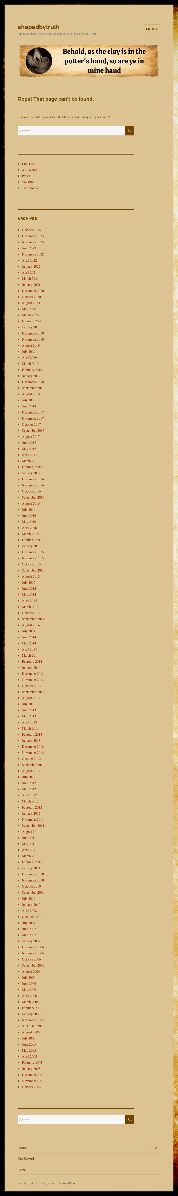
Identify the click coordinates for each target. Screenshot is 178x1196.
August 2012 (31, 770)
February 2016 (32, 539)
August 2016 (31, 503)
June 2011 (29, 837)
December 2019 (33, 333)
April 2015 (29, 600)
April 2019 (29, 357)
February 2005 (32, 1062)
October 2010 (31, 886)
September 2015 (33, 570)
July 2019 (28, 351)
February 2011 (32, 862)
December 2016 (33, 479)
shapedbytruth (39, 26)
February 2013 (32, 734)
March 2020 (30, 315)
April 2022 (29, 260)
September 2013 (33, 691)
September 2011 (33, 825)
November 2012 (33, 752)
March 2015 (30, 606)
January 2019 (31, 375)
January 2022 (31, 266)
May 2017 (29, 448)
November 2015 (33, 558)
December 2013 (33, 673)
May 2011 (29, 843)
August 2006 (31, 971)
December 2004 (33, 1074)
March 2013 (30, 728)
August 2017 (31, 436)
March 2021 (30, 278)
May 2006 (29, 989)
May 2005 (29, 1050)
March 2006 (30, 1001)
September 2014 (33, 618)
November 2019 (33, 339)
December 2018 (33, 381)
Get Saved (26, 1158)
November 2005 (33, 1020)
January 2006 (31, 1013)
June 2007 (29, 928)
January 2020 (31, 327)
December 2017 (33, 412)
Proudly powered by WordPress (56, 1183)
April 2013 (29, 722)
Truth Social (30, 188)
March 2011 (30, 855)
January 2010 (31, 904)
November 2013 (33, 679)
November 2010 (33, 880)
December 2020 (33, 290)
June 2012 (29, 783)
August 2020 (31, 302)
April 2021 (29, 272)
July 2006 (28, 977)
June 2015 (29, 588)
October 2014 (31, 612)
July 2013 (28, 704)
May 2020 (29, 308)
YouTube (28, 182)
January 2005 (31, 1068)
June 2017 (29, 442)
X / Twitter (29, 169)
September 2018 (33, 387)
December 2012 (33, 746)
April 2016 (29, 527)
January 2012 (31, 813)
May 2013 (29, 716)
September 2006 (33, 965)
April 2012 (29, 795)
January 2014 (31, 667)
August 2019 (31, 345)
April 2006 (29, 995)
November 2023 (33, 242)
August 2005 (31, 1032)
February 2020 (32, 321)
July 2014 (28, 631)
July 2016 (28, 509)
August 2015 (31, 576)
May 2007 (29, 934)
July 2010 (28, 898)
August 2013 (31, 697)
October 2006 (31, 959)
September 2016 (33, 497)
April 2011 (29, 849)
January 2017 (31, 473)
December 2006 (33, 947)
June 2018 (29, 406)
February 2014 (32, 661)
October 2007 (31, 916)
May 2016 (29, 521)
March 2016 (30, 533)
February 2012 (32, 807)
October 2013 (31, 685)
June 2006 (29, 983)
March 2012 (30, 801)
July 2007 (28, 922)
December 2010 (33, 874)
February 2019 (32, 369)
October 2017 (31, 424)
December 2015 (33, 552)
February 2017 (32, 467)
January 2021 (31, 284)
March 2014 (30, 655)
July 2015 (28, 582)
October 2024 (31, 229)
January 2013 (31, 740)
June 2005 (29, 1044)
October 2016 (31, 491)
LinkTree (28, 163)
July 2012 (28, 776)
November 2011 (33, 819)
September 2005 (33, 1026)
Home (22, 1147)
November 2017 (33, 418)
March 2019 (30, 363)
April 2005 (29, 1056)
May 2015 (29, 594)
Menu (151, 28)
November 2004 (33, 1080)
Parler (26, 175)
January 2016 (31, 546)
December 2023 (33, 236)
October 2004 (31, 1086)
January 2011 (31, 868)
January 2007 (31, 941)
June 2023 (29, 248)
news (22, 1169)
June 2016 (29, 515)
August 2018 (31, 394)
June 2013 (29, 710)
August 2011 (31, 831)
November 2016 (33, 485)
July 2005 (28, 1038)
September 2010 (33, 892)
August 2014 (31, 625)
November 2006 (33, 953)
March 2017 (30, 460)
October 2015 (31, 564)
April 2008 (29, 910)
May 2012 (29, 789)
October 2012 (31, 758)
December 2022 (33, 254)
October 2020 (31, 296)
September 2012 (33, 764)
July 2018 (28, 400)
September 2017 (33, 430)
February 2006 (32, 1007)
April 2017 (29, 454)
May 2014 (29, 643)
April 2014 (29, 649)
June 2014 (29, 637)
